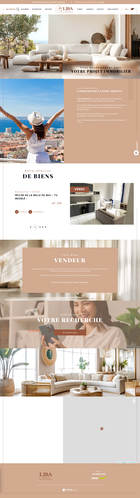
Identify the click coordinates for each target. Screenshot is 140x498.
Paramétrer (10, 491)
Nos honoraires (66, 485)
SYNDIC (80, 9)
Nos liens (90, 485)
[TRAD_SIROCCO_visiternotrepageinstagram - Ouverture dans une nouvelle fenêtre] (18, 453)
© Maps (124, 462)
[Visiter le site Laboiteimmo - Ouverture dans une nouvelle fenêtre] (70, 492)
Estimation (36, 9)
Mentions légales (80, 485)
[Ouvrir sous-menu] (29, 9)
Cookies (101, 485)
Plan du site (73, 485)
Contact (100, 9)
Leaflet (118, 462)
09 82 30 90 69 (18, 421)
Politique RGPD (95, 485)
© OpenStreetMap (132, 462)
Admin (86, 485)
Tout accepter (25, 491)
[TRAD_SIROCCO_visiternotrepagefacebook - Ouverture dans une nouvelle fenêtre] (12, 453)
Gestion (48, 9)
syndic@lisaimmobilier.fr (20, 428)
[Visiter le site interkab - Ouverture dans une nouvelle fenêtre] (98, 478)
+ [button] (134, 399)
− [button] (134, 402)
